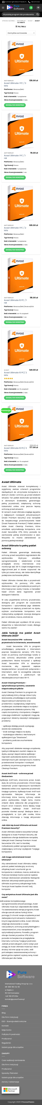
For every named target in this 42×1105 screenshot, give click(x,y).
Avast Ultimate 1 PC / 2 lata (15, 229)
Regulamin (6, 1043)
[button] (3, 7)
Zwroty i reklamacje (10, 1082)
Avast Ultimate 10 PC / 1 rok (15, 301)
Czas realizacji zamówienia (13, 1060)
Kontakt (5, 1025)
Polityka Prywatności (11, 1034)
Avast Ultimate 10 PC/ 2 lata (15, 374)
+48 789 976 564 (11, 996)
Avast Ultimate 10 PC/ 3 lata (15, 449)
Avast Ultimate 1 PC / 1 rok (15, 156)
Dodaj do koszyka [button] (15, 105)
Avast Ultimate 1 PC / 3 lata (15, 84)
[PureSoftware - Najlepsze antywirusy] (16, 7)
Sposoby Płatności (10, 1073)
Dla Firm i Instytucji (10, 1017)
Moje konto (6, 1030)
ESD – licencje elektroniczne (14, 1021)
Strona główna (8, 21)
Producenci (7, 1038)
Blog (3, 1013)
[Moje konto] (31, 8)
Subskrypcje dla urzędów (13, 1047)
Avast (30, 21)
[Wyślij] (37, 14)
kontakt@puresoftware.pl (15, 999)
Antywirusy (21, 21)
